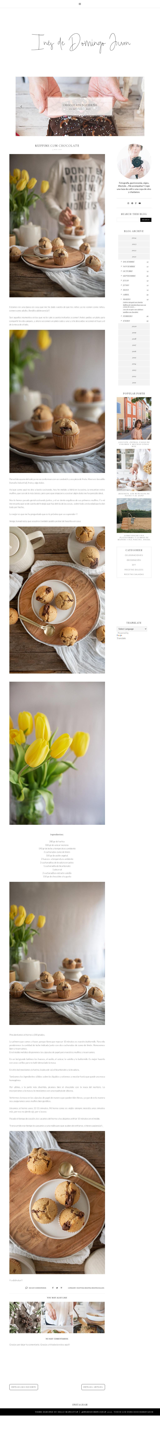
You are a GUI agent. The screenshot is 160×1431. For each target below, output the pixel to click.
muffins (80, 1288)
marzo (126, 299)
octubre (127, 271)
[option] (80, 106)
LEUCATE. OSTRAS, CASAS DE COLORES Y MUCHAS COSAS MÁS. (134, 444)
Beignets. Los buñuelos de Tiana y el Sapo (134, 495)
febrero (127, 316)
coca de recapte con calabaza (133, 309)
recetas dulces (98, 1288)
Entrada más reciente (23, 1387)
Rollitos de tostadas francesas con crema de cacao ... (134, 306)
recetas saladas (134, 574)
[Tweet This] (57, 1287)
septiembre (129, 276)
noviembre (129, 266)
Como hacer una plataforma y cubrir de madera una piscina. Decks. (134, 537)
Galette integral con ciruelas (132, 302)
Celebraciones (134, 555)
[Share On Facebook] (52, 1287)
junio (126, 285)
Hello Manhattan (68, 1412)
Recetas (88, 1288)
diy (134, 565)
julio (126, 280)
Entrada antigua (93, 1387)
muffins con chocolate (130, 312)
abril (126, 294)
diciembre (128, 261)
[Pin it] (61, 1287)
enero (126, 321)
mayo (126, 290)
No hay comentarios (37, 1288)
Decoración (134, 560)
